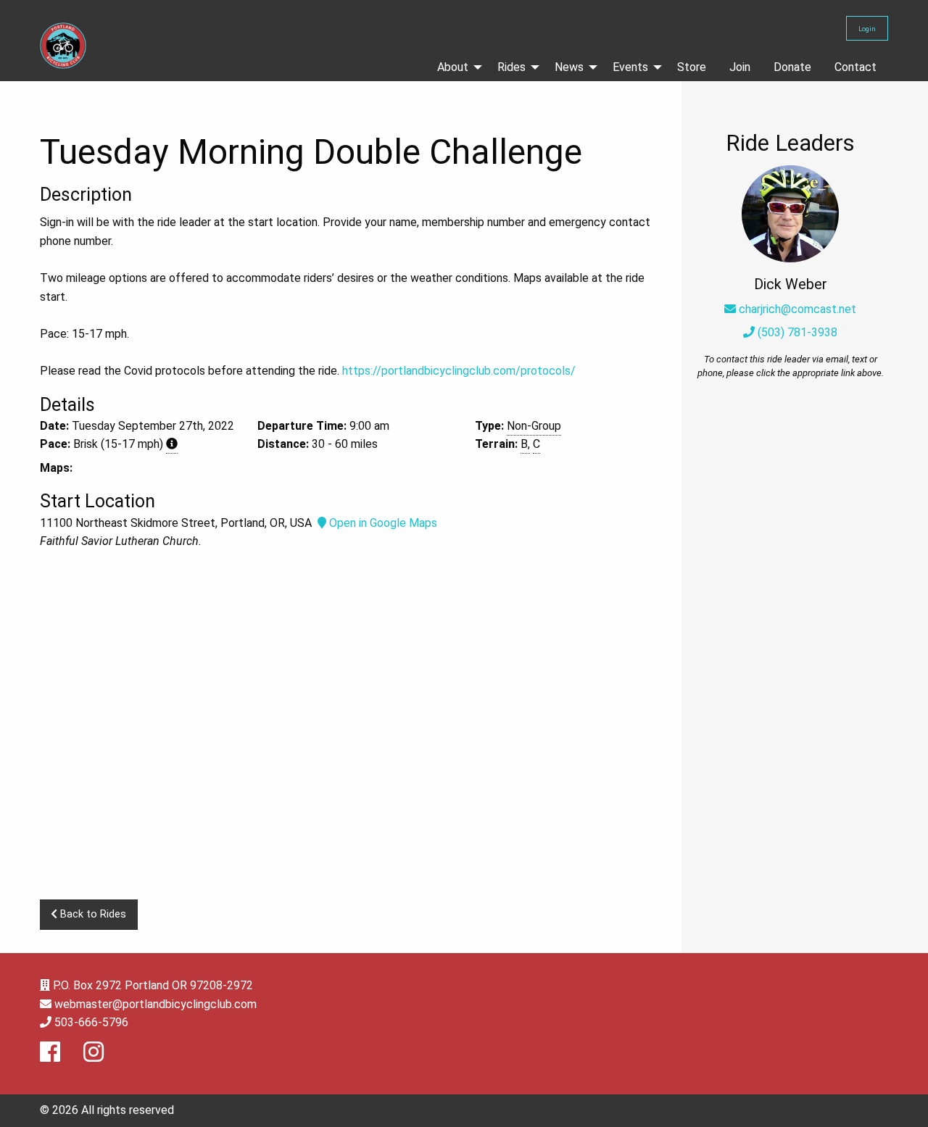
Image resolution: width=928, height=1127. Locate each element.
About (452, 67)
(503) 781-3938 (796, 332)
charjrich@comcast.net (797, 309)
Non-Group (534, 426)
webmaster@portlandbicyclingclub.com (155, 1004)
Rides (511, 67)
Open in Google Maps (381, 523)
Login (867, 29)
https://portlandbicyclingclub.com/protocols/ (459, 371)
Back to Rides (91, 914)
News (569, 67)
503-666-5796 (91, 1022)
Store (691, 67)
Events (630, 67)
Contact (855, 67)
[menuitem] (456, 67)
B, (525, 444)
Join (739, 67)
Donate (792, 67)
